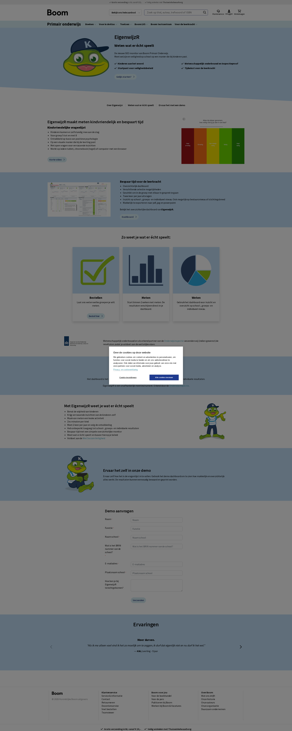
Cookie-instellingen (128, 377)
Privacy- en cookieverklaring (125, 369)
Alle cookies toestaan (164, 377)
